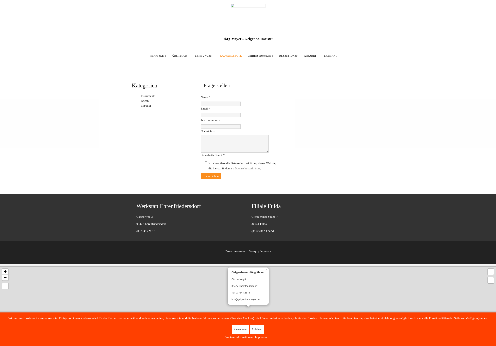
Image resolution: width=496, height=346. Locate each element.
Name (205, 97)
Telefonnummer (210, 120)
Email (205, 108)
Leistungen (203, 55)
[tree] (164, 101)
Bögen (145, 100)
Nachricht (208, 131)
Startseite (158, 55)
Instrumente (148, 96)
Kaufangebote (231, 55)
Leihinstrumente (260, 55)
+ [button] (5, 271)
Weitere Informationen (239, 337)
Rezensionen (288, 55)
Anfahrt (310, 55)
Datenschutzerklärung (248, 168)
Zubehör (146, 105)
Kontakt (330, 55)
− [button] (5, 277)
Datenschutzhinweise (235, 251)
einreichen (212, 176)
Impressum (265, 251)
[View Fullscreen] (491, 272)
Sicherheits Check (213, 155)
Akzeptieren (240, 329)
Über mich (179, 55)
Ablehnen (257, 329)
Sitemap (252, 251)
